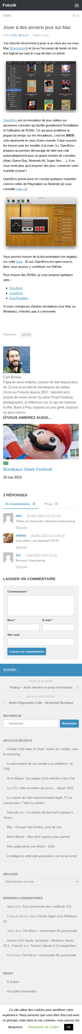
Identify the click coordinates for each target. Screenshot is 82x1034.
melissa (21, 535)
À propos (13, 981)
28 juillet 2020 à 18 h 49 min (48, 535)
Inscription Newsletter (22, 991)
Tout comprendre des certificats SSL (47, 906)
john (19, 515)
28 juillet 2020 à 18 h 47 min (43, 515)
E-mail (47, 620)
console (26, 334)
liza (18, 554)
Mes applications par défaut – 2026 (31, 846)
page (19, 261)
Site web (13, 634)
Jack (10, 906)
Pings (50, 504)
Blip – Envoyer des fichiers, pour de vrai (34, 827)
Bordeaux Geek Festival (27, 469)
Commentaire (17, 591)
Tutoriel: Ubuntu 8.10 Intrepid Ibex (54, 945)
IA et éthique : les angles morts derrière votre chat (41, 778)
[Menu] (76, 5)
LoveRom (16, 293)
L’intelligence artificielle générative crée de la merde (42, 856)
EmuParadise (18, 298)
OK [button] (69, 1027)
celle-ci (21, 189)
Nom (11, 620)
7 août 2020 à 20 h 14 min (41, 555)
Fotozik (9, 5)
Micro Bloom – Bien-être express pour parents (38, 836)
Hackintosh (19, 48)
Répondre (21, 527)
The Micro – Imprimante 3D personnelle (50, 931)
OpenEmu (10, 120)
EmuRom (16, 288)
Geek (7, 15)
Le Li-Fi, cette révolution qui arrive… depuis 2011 (40, 788)
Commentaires (22, 504)
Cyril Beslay (19, 35)
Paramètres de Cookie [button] (43, 1027)
